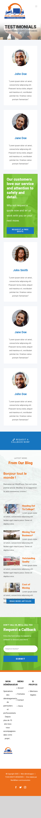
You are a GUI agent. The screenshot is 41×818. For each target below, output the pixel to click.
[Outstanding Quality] (11, 561)
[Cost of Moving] (11, 587)
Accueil (20, 688)
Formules (20, 694)
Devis (20, 706)
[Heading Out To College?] (11, 508)
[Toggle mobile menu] (36, 6)
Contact (20, 700)
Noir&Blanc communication (20, 780)
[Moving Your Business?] (11, 535)
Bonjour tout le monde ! (15, 476)
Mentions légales (33, 693)
